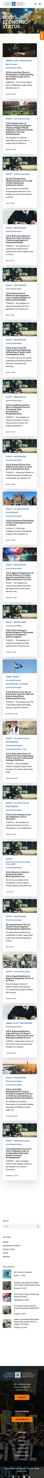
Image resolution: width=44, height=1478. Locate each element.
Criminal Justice (9, 1249)
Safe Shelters (24, 684)
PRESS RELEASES (26, 61)
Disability (9, 677)
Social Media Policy (22, 1456)
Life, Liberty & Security (21, 509)
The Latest (22, 1445)
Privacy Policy (22, 1452)
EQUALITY (9, 119)
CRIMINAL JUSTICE (12, 61)
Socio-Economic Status (14, 68)
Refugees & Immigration (14, 745)
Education (6, 1257)
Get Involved (22, 1448)
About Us (22, 1437)
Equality (6, 1242)
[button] (40, 4)
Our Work (22, 1441)
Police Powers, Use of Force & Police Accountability (18, 863)
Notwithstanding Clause (22, 1141)
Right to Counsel (11, 64)
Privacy (5, 1253)
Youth (25, 749)
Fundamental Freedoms (11, 1246)
